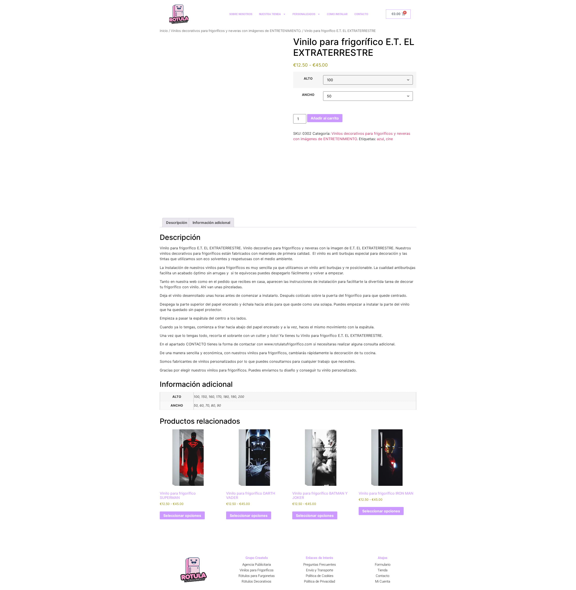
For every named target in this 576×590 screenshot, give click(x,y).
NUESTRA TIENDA (270, 14)
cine (389, 139)
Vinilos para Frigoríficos (257, 570)
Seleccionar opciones (182, 515)
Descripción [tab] (176, 222)
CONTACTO (361, 14)
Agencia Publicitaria (256, 565)
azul (380, 139)
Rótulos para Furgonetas (256, 576)
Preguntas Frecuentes (319, 565)
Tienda (382, 570)
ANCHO (308, 94)
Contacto (382, 576)
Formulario (382, 565)
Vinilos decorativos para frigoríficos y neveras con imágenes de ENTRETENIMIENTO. (236, 31)
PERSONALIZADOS (303, 14)
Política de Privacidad (319, 581)
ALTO (308, 78)
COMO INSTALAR (337, 14)
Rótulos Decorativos (256, 581)
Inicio (164, 31)
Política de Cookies (319, 576)
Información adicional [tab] (211, 222)
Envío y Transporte (319, 570)
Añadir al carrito (325, 118)
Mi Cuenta (382, 581)
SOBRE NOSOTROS (240, 14)
